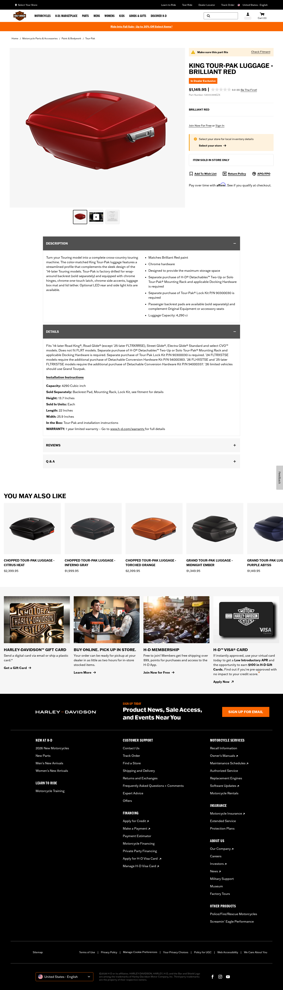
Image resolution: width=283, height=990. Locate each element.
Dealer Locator (206, 4)
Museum (216, 886)
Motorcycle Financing (139, 843)
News (214, 871)
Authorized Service (224, 771)
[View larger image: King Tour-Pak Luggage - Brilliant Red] (97, 127)
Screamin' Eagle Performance (232, 921)
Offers (127, 801)
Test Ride (187, 4)
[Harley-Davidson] (76, 712)
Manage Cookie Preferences (140, 952)
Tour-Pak (90, 38)
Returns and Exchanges (140, 778)
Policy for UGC (203, 952)
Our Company (220, 849)
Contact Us (131, 748)
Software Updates (223, 786)
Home (15, 38)
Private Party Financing (140, 851)
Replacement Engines (226, 778)
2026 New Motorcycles (52, 748)
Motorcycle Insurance (226, 813)
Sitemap (38, 952)
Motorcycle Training (50, 791)
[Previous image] (17, 128)
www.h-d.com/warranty (127, 429)
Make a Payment (135, 828)
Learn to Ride (168, 4)
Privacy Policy (109, 952)
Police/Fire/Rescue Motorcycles (233, 914)
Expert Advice (133, 793)
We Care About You (255, 952)
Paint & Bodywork (71, 38)
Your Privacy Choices (175, 952)
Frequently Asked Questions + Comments (153, 786)
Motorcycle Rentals (224, 793)
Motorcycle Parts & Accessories (40, 38)
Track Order (227, 4)
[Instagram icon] (220, 976)
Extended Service (223, 821)
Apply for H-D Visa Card (140, 858)
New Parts (43, 756)
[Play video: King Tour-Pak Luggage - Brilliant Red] (96, 217)
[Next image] (177, 128)
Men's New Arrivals (49, 763)
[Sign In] (248, 16)
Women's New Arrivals (52, 771)
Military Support (222, 879)
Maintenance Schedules (227, 763)
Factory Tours (220, 894)
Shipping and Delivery (139, 771)
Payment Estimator (137, 836)
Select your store (210, 145)
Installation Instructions (65, 377)
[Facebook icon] (212, 976)
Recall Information (223, 748)
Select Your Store (27, 4)
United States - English (255, 4)
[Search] (221, 15)
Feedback (279, 478)
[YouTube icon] (228, 976)
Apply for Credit (134, 821)
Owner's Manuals (222, 756)
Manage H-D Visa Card (139, 866)
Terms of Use (87, 952)
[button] (225, 89)
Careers (215, 856)
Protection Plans (222, 828)
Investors (217, 864)
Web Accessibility (227, 952)
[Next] (275, 540)
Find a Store (132, 763)
